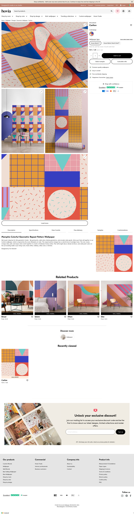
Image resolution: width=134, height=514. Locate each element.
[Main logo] (6, 11)
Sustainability (71, 466)
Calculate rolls (122, 61)
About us (69, 464)
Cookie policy (103, 479)
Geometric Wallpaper (22, 20)
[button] (130, 5)
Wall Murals (6, 469)
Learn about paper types (126, 39)
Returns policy (103, 477)
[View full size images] (84, 24)
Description (11, 230)
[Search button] (111, 11)
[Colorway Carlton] (91, 34)
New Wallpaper (7, 474)
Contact (69, 469)
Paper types (102, 466)
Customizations (123, 230)
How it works (56, 230)
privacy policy (103, 442)
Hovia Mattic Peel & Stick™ (111, 43)
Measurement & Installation (107, 464)
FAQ (100, 482)
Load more (44, 223)
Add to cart (117, 56)
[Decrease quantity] (91, 55)
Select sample (100, 61)
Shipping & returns (104, 469)
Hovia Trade (38, 464)
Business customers (40, 469)
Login (123, 5)
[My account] (123, 11)
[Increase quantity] (99, 55)
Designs (14, 20)
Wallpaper (8, 20)
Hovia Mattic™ (95, 43)
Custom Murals (7, 464)
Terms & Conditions (104, 472)
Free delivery (78, 230)
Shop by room (7, 477)
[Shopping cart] (129, 11)
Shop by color (7, 479)
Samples (100, 230)
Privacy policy (103, 474)
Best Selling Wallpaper (9, 472)
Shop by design (7, 482)
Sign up (120, 432)
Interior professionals (41, 466)
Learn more (109, 77)
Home (2, 20)
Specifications (33, 230)
